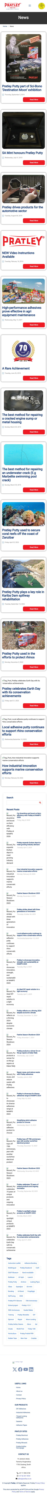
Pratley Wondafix (23, 1315)
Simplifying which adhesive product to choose (27, 1121)
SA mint (29, 1287)
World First (20, 1329)
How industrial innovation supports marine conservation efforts (22, 769)
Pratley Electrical (22, 1435)
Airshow (23, 1282)
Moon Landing (31, 1319)
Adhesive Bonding (30, 1263)
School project (13, 1305)
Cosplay (34, 1338)
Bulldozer (11, 1277)
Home (5, 26)
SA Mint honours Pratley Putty (22, 153)
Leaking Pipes (35, 1282)
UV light (21, 1277)
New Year (24, 1338)
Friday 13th (31, 1329)
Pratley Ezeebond (26, 1268)
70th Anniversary (31, 1301)
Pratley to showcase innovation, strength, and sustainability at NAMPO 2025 (28, 962)
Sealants (19, 1421)
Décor (29, 1324)
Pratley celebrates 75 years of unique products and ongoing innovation (27, 1186)
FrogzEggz (31, 1291)
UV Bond (21, 1291)
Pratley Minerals (21, 1443)
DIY (34, 1315)
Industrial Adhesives (23, 1412)
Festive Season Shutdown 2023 (28, 1168)
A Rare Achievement (16, 368)
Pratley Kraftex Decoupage (21, 1447)
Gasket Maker (28, 1310)
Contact (19, 1395)
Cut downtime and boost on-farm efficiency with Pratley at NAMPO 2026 (29, 815)
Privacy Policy (21, 1398)
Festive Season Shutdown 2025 (28, 893)
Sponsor (11, 1319)
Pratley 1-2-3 (26, 1305)
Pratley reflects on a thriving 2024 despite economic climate (29, 1012)
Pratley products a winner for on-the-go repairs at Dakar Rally (29, 1052)
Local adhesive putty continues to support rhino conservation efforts (23, 730)
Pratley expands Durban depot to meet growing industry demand (29, 844)
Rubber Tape (12, 1338)
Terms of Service (25, 1492)
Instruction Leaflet (14, 1263)
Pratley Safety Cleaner (15, 1324)
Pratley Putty (12, 1282)
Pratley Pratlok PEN (26, 1334)
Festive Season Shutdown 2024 (28, 1035)
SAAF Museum (13, 1273)
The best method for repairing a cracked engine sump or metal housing (22, 418)
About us (19, 1391)
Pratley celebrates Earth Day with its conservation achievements (21, 692)
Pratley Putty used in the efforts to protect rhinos (18, 655)
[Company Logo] (13, 6)
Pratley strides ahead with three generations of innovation (28, 910)
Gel (36, 1324)
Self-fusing (12, 1296)
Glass (10, 1287)
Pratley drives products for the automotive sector (22, 209)
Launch (30, 1277)
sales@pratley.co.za (24, 1479)
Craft (37, 1268)
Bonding (11, 1291)
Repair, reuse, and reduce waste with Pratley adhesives (28, 1073)
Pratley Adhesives (22, 1439)
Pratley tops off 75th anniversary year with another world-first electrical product (29, 1141)
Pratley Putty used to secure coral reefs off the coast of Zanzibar (21, 533)
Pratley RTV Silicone (15, 1301)
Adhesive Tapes (21, 1425)
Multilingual (12, 1268)
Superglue (19, 1287)
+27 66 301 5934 (24, 1476)
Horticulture (12, 1334)
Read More (34, 100)
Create (10, 1329)
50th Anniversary (14, 1310)
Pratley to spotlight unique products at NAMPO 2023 (26, 1212)
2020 (21, 1296)
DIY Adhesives (21, 1409)
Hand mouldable (27, 1273)
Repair (20, 1319)
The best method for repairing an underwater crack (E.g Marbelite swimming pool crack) (22, 474)
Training (11, 1315)
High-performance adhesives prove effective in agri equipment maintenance (21, 311)
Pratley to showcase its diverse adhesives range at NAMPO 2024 (29, 1095)
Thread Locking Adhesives (21, 1417)
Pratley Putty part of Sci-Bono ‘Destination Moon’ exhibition (22, 88)
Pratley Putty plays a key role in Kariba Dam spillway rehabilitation (23, 595)
